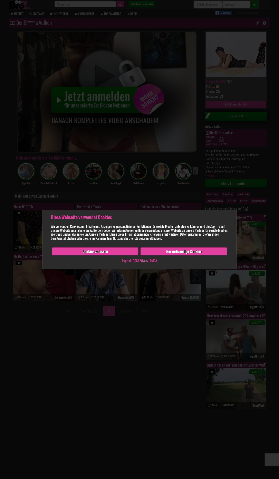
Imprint (126, 261)
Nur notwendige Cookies (184, 251)
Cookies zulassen (95, 251)
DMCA (153, 261)
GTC (135, 261)
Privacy (144, 261)
